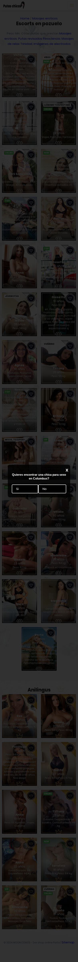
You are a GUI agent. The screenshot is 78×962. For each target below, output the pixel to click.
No (45, 489)
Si (17, 489)
